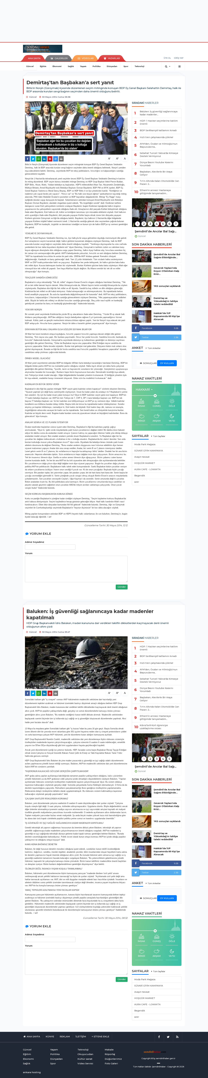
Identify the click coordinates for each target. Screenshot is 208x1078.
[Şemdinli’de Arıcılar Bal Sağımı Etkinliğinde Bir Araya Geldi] (156, 214)
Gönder (122, 586)
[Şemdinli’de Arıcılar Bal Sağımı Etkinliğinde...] (141, 256)
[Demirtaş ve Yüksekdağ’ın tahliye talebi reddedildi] (141, 301)
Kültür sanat (85, 1058)
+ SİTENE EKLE (100, 1036)
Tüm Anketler (154, 348)
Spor (125, 66)
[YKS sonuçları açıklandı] (141, 286)
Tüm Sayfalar (159, 436)
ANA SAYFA (34, 58)
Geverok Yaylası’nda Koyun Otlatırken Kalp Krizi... (166, 271)
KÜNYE (50, 1036)
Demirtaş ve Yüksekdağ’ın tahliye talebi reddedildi (166, 301)
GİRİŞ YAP (178, 58)
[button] (145, 389)
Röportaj (110, 1054)
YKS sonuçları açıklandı (167, 286)
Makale (109, 1049)
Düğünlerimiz (113, 1058)
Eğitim (43, 66)
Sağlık (71, 66)
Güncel (30, 66)
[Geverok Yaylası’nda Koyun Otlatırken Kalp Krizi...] (141, 271)
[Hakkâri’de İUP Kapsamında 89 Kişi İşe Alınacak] (141, 316)
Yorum (28, 553)
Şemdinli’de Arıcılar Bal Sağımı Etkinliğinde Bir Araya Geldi (157, 231)
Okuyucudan (85, 1054)
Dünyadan (112, 66)
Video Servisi (85, 1063)
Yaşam (83, 66)
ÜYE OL (167, 58)
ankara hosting (32, 1072)
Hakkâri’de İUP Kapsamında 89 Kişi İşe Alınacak (167, 316)
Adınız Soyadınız (34, 542)
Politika (96, 66)
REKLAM (65, 1036)
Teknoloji (139, 66)
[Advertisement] (104, 21)
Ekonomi (57, 66)
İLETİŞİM (81, 1036)
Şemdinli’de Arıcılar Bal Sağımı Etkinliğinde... (167, 256)
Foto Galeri (111, 1063)
